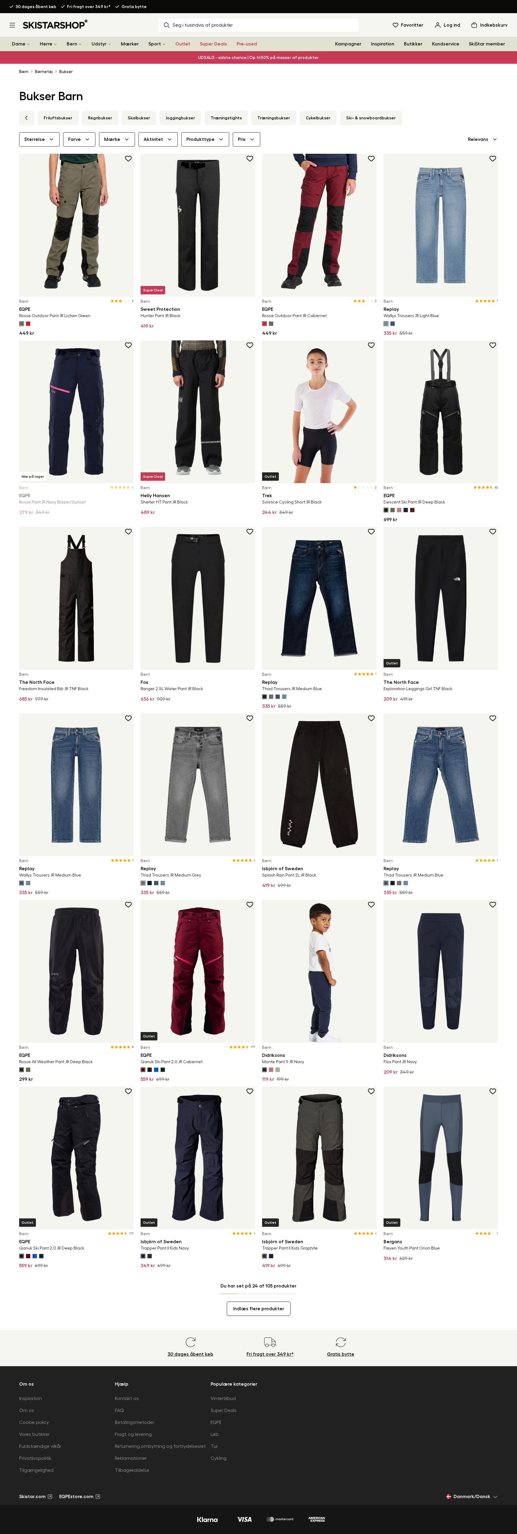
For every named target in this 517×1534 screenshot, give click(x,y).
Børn (72, 44)
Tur (214, 1446)
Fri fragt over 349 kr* (89, 6)
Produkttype (200, 139)
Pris (242, 139)
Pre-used (247, 44)
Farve (74, 139)
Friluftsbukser (58, 118)
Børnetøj (44, 71)
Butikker (413, 44)
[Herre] (55, 44)
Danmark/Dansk (472, 1496)
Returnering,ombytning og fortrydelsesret (160, 1446)
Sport (154, 44)
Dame (18, 44)
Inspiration (382, 44)
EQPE (216, 1422)
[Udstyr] (109, 44)
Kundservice (445, 44)
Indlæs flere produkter (258, 1308)
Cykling (218, 1458)
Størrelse (34, 139)
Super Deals (213, 44)
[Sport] (164, 44)
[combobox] (483, 139)
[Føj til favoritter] (128, 158)
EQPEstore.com (76, 1496)
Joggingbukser (180, 118)
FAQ (119, 1410)
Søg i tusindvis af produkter (203, 25)
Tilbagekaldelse (132, 1470)
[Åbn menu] (12, 25)
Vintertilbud (223, 1398)
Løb (215, 1434)
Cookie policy (34, 1422)
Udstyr (99, 44)
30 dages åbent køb (36, 6)
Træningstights (226, 118)
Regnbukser (100, 118)
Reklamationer (131, 1458)
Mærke (112, 139)
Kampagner (348, 44)
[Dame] (28, 44)
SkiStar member (487, 44)
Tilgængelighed (36, 1470)
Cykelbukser (318, 118)
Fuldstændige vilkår (40, 1446)
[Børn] (80, 44)
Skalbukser (139, 118)
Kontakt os (127, 1398)
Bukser (66, 71)
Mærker (130, 44)
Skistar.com (32, 1496)
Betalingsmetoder (134, 1422)
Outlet (182, 44)
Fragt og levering (133, 1434)
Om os (26, 1410)
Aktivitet (153, 139)
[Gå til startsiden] (55, 24)
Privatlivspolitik (35, 1458)
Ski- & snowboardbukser (371, 118)
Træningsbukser (273, 118)
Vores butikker (34, 1434)
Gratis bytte (134, 6)
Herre (46, 44)
